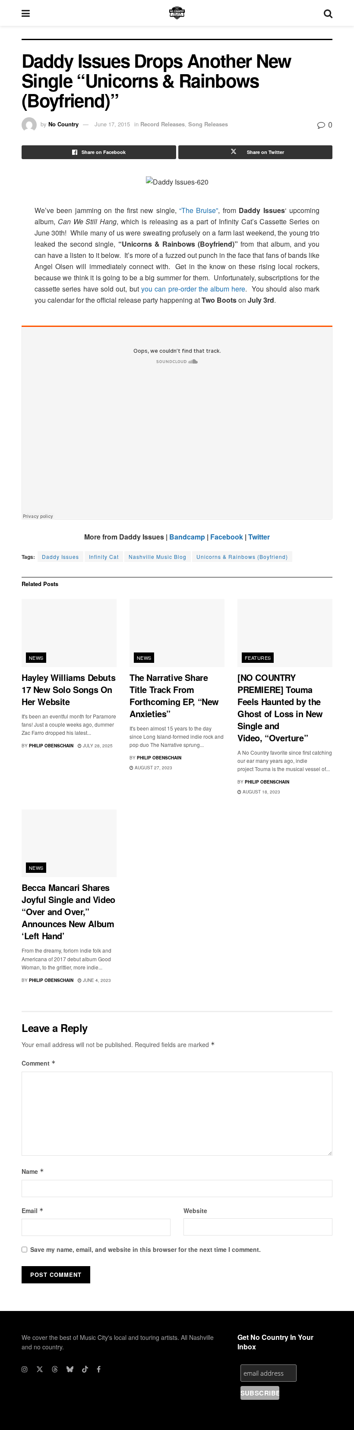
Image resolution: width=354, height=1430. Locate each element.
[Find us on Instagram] (25, 1369)
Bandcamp (187, 537)
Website (195, 1210)
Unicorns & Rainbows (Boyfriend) (242, 556)
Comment (39, 1063)
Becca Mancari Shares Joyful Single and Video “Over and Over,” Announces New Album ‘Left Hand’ (68, 911)
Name (33, 1171)
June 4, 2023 (96, 980)
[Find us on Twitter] (39, 1369)
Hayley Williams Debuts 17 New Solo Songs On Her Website (68, 689)
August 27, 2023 (152, 768)
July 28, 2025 (97, 746)
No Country (63, 124)
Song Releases (208, 124)
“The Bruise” (198, 210)
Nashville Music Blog (157, 556)
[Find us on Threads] (55, 1369)
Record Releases (162, 124)
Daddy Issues (60, 556)
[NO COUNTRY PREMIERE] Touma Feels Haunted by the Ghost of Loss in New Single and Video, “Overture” (280, 707)
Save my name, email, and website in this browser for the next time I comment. (145, 1249)
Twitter (259, 537)
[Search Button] (328, 13)
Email (33, 1210)
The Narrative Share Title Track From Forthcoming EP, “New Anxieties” (174, 695)
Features (258, 657)
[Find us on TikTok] (85, 1369)
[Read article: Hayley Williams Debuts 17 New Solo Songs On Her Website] (69, 633)
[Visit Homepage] (177, 13)
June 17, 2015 (112, 124)
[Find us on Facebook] (99, 1369)
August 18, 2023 (260, 792)
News (36, 657)
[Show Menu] (26, 13)
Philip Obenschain (51, 746)
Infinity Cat (104, 556)
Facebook (226, 537)
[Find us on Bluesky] (69, 1369)
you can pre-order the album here (193, 289)
